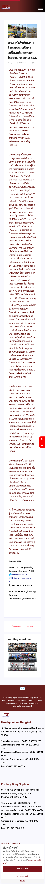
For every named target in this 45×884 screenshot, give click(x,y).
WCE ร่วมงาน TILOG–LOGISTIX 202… (22, 646)
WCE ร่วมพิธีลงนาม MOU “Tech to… (21, 656)
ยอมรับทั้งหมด (22, 869)
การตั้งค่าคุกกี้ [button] (22, 876)
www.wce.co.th (19, 574)
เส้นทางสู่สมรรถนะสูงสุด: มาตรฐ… (22, 666)
